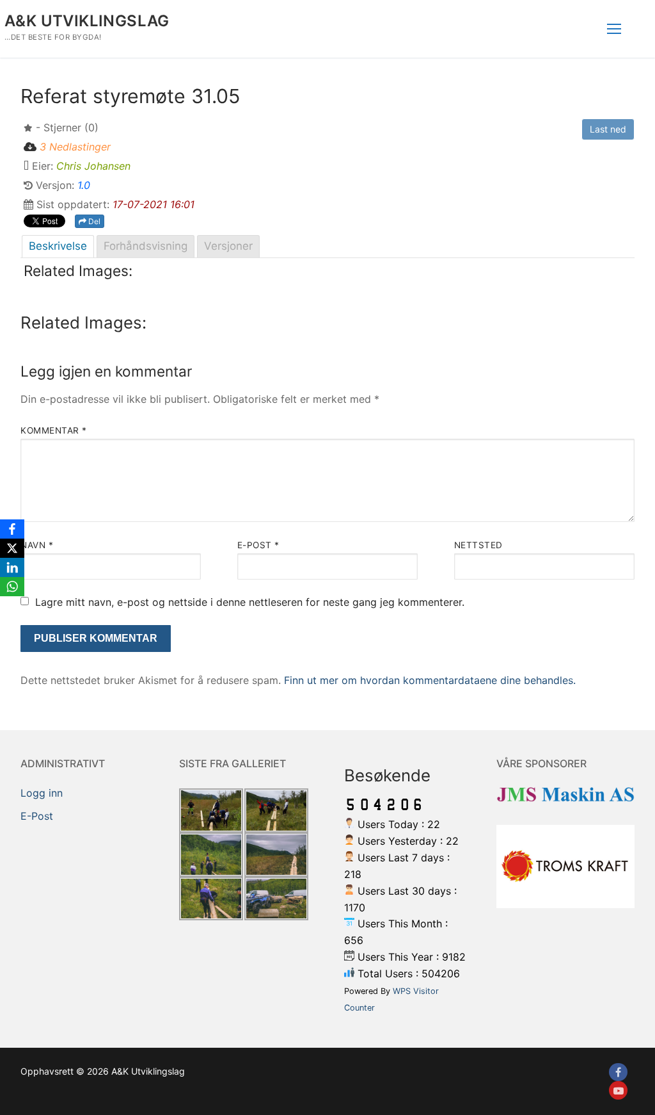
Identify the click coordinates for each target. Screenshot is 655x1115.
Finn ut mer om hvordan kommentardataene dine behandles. (430, 680)
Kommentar (53, 430)
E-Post (36, 816)
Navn (36, 545)
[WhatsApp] (12, 586)
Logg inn (41, 792)
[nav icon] (614, 28)
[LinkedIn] (12, 567)
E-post (258, 545)
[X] (12, 548)
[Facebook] (618, 1072)
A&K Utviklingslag (87, 21)
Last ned (608, 129)
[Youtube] (618, 1090)
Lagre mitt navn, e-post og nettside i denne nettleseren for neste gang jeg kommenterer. (249, 602)
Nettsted (478, 545)
